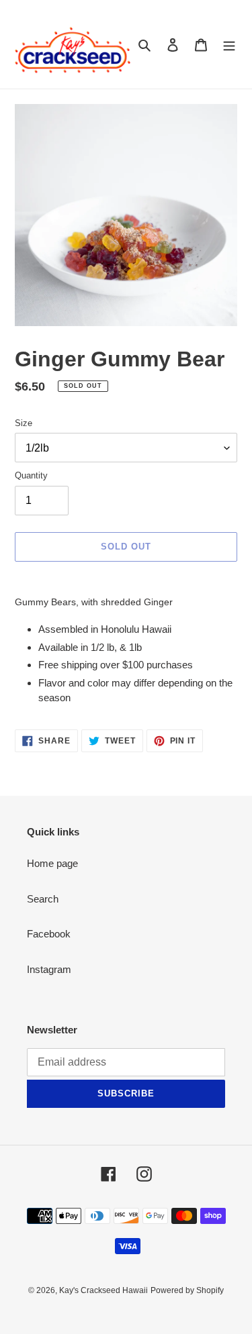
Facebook (49, 933)
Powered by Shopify (187, 1290)
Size (23, 423)
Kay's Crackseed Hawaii (103, 1290)
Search (42, 899)
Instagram (49, 969)
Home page (52, 863)
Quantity (31, 475)
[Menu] (229, 44)
